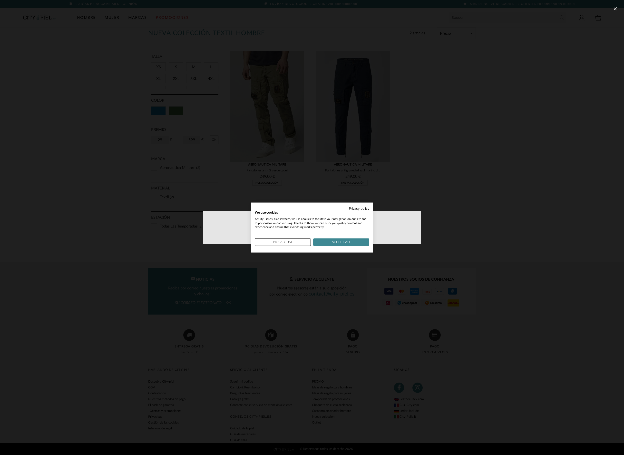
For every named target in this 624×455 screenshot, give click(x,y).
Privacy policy (359, 208)
